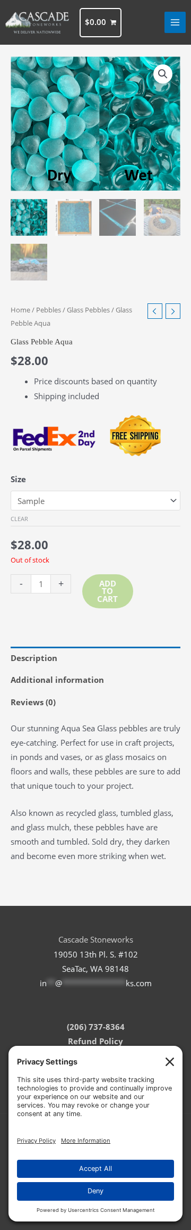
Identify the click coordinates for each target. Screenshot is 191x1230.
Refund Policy (95, 1041)
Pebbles (48, 310)
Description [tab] (34, 658)
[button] (162, 74)
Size (18, 479)
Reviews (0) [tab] (33, 702)
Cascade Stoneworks (95, 939)
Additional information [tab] (57, 679)
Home (20, 310)
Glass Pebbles (88, 310)
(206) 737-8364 (96, 1026)
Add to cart (107, 591)
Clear (19, 519)
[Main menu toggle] (175, 22)
